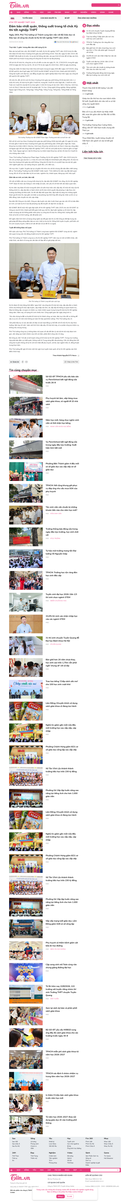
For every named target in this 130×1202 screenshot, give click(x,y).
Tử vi (50, 1160)
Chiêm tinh (52, 1156)
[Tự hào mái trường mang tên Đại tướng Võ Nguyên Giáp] (26, 558)
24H (49, 12)
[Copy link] (26, 361)
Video (93, 12)
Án (13, 1160)
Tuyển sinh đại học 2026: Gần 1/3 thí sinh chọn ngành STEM (99, 63)
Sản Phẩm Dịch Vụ (92, 1156)
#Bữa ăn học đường (58, 949)
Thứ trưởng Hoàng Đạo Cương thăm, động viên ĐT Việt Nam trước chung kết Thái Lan (98, 128)
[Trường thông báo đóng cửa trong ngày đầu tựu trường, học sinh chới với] (26, 536)
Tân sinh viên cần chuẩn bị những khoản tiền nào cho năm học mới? (100, 68)
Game (111, 12)
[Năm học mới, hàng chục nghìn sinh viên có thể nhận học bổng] (26, 428)
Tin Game (107, 1156)
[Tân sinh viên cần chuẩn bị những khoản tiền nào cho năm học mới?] (26, 515)
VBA (32, 1148)
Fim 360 (58, 12)
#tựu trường (55, 538)
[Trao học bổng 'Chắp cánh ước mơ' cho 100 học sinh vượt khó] (26, 689)
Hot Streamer (108, 1158)
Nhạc (67, 12)
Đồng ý (60, 1196)
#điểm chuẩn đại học (58, 601)
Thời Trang (34, 1156)
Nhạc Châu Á (108, 1144)
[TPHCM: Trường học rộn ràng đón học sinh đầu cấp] (26, 580)
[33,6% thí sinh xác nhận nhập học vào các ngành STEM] (26, 624)
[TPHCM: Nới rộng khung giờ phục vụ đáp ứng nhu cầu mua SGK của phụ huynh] (26, 493)
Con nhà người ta (49, 18)
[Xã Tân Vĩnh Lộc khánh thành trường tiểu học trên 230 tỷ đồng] (26, 776)
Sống (26, 12)
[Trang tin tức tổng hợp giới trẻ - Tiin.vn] (19, 5)
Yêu (34, 12)
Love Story (52, 1144)
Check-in (34, 1146)
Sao (18, 12)
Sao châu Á (16, 1144)
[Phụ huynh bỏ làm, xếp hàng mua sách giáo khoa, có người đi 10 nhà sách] (26, 406)
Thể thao (70, 1163)
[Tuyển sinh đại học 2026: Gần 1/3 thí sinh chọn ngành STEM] (26, 602)
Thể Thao (15, 1156)
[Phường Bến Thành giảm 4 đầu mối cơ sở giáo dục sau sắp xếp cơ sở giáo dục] (26, 471)
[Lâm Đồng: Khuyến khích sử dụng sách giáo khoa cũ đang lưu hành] (26, 711)
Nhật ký (51, 1142)
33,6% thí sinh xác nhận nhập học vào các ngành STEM (101, 57)
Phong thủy (53, 1163)
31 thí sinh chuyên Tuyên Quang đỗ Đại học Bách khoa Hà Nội (100, 32)
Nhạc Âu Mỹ (108, 1146)
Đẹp (75, 12)
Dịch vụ (88, 1160)
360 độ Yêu (53, 1146)
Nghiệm (84, 12)
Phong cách (35, 1144)
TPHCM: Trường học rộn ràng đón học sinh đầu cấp (100, 43)
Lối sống (33, 1142)
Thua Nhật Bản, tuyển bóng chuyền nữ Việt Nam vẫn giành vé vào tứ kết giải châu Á (98, 141)
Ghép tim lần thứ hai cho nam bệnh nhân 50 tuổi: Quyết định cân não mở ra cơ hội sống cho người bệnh (99, 101)
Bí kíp (67, 18)
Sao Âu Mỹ (16, 1146)
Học (42, 12)
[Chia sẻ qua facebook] (22, 361)
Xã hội (69, 1160)
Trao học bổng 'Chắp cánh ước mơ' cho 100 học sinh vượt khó (100, 38)
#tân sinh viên (55, 514)
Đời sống (70, 1156)
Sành (102, 12)
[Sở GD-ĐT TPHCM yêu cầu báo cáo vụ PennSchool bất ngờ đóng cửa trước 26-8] (26, 384)
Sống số (88, 1158)
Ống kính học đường (87, 18)
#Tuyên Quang (55, 644)
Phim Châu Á (90, 1146)
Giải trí (69, 1158)
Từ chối (69, 1196)
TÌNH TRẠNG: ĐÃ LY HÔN (92, 158)
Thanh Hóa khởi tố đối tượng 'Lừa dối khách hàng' (97, 89)
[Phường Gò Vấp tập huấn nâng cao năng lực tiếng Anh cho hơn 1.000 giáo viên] (26, 798)
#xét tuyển (54, 999)
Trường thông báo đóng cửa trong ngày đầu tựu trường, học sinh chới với (100, 74)
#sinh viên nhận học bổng (60, 426)
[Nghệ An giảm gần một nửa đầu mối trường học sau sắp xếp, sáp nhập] (26, 733)
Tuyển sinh (27, 18)
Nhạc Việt (107, 1142)
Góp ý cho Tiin (72, 362)
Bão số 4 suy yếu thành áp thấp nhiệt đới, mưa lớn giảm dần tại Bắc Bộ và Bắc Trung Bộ (98, 114)
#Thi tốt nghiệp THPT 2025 (22, 22)
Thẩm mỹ (34, 1158)
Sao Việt (15, 1142)
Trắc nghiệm (53, 1158)
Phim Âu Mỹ (90, 1144)
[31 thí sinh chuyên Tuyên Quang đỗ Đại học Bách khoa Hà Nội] (26, 645)
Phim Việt (89, 1142)
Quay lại (15, 362)
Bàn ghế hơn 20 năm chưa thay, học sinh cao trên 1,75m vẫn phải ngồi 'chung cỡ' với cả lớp (100, 50)
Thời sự (14, 1158)
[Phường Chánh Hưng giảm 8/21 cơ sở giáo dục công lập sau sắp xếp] (26, 754)
